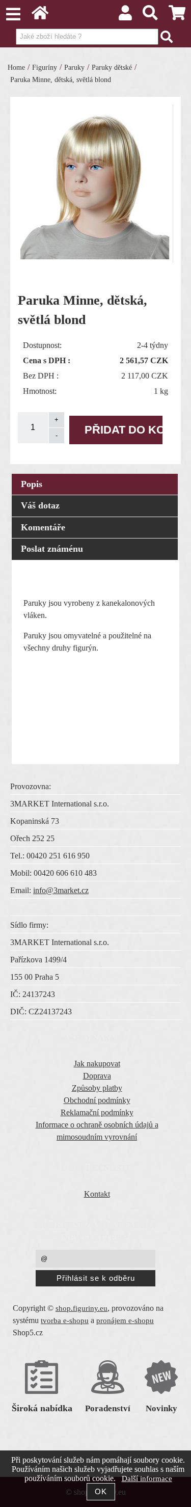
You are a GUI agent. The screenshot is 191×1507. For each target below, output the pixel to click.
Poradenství (107, 1408)
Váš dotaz (40, 505)
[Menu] (13, 14)
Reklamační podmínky (97, 1112)
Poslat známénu (52, 549)
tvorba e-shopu (65, 1320)
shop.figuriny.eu (81, 1308)
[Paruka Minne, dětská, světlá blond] (95, 181)
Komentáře (43, 527)
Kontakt (97, 1194)
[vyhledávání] (150, 16)
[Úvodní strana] (39, 16)
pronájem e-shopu (125, 1320)
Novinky (161, 1408)
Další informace (147, 1478)
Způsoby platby (97, 1088)
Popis (31, 484)
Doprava (97, 1075)
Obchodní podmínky (97, 1100)
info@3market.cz (61, 890)
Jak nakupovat (97, 1063)
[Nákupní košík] (177, 16)
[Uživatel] (125, 16)
